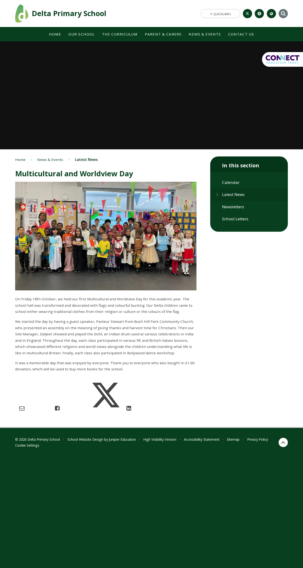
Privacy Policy (257, 439)
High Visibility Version (159, 439)
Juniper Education (122, 439)
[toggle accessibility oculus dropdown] (259, 13)
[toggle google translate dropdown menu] (271, 13)
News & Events (50, 159)
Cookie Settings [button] (27, 445)
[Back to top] (283, 442)
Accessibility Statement (201, 439)
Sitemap (233, 439)
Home (20, 159)
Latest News (86, 159)
